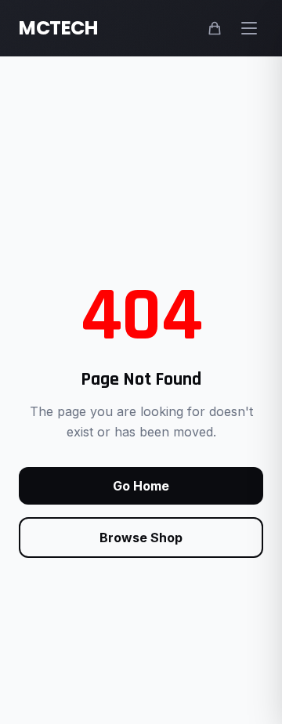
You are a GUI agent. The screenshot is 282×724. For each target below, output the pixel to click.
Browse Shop (141, 537)
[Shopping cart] (215, 28)
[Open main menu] (249, 28)
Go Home (141, 486)
